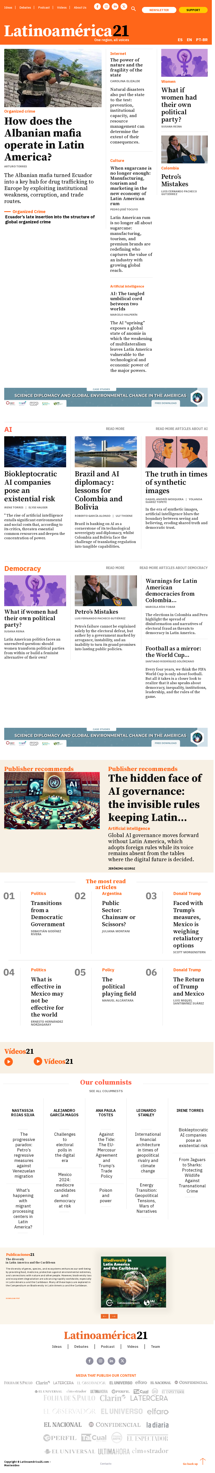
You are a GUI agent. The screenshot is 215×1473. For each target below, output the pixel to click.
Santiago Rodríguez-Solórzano (170, 661)
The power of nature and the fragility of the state (126, 67)
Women (168, 81)
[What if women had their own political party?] (184, 63)
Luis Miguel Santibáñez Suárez (188, 1001)
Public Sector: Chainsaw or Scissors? (119, 914)
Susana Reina (171, 126)
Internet (118, 54)
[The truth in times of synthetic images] (177, 451)
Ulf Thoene (124, 516)
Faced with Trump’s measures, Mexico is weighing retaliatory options (188, 924)
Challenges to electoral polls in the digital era (65, 1147)
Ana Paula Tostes (106, 1112)
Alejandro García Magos (64, 1112)
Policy (108, 970)
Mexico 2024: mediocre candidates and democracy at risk (65, 1190)
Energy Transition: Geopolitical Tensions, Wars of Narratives (146, 1198)
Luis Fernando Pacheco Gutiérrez (179, 193)
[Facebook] (97, 6)
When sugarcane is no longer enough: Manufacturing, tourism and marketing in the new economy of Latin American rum (131, 186)
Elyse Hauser (38, 507)
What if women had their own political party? (179, 105)
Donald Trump (187, 893)
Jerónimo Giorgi (121, 868)
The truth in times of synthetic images (176, 483)
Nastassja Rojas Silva (22, 1112)
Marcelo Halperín (124, 314)
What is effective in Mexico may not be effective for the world (47, 997)
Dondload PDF (13, 1298)
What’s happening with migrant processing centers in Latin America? (23, 1208)
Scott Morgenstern (189, 952)
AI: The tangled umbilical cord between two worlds (127, 301)
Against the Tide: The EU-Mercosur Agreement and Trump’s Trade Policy (106, 1155)
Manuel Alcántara (118, 1000)
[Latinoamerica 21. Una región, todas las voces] (106, 1334)
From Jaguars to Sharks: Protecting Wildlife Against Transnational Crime (192, 1175)
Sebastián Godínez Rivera (46, 932)
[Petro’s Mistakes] (184, 149)
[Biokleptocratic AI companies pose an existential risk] (35, 451)
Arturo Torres (15, 166)
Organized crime (19, 111)
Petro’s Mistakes (174, 181)
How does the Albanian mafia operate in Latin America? (44, 139)
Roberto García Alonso (92, 516)
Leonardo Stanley (146, 1112)
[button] (133, 9)
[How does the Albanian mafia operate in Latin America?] (53, 78)
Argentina (112, 893)
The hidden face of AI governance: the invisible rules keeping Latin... (155, 798)
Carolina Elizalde (125, 81)
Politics (38, 893)
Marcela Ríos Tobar (160, 607)
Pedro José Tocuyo (124, 209)
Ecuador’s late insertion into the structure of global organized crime (50, 219)
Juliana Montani (116, 931)
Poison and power (105, 1195)
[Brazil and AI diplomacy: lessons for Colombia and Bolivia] (106, 451)
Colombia (170, 168)
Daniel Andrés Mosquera (165, 499)
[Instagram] (106, 6)
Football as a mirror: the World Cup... (173, 652)
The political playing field (119, 986)
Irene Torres (13, 507)
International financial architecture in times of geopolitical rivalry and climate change (148, 1152)
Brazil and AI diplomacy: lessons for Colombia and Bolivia (99, 490)
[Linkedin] (115, 6)
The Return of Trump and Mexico (188, 986)
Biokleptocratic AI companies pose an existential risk (30, 486)
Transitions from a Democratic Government (48, 914)
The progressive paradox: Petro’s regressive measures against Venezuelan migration (24, 1155)
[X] (124, 6)
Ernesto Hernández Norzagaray (47, 1023)
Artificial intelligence (127, 286)
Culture (117, 161)
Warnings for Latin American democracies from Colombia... (171, 590)
